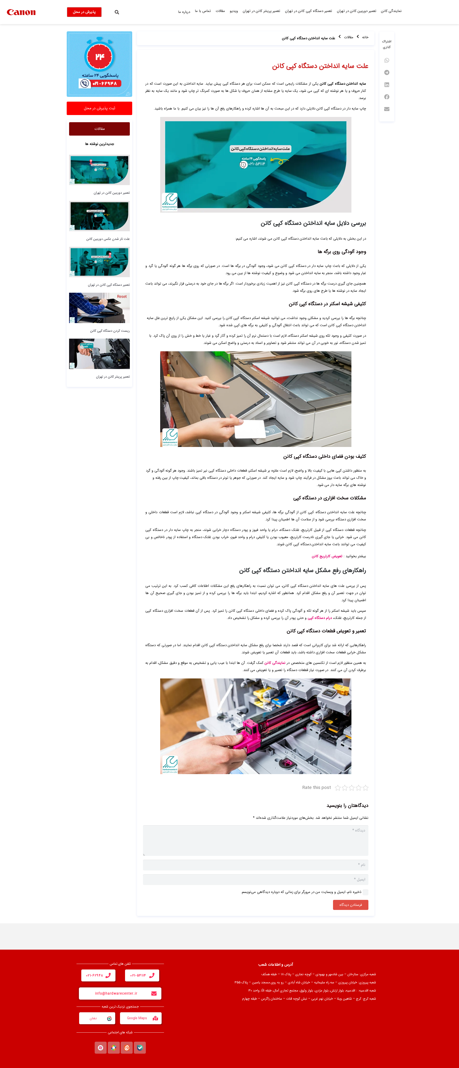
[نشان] (109, 1018)
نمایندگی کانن (391, 11)
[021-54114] (151, 975)
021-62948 (94, 975)
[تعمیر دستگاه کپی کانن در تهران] (99, 262)
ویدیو (234, 11)
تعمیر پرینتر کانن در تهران (261, 11)
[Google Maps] (155, 1018)
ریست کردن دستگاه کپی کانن (110, 330)
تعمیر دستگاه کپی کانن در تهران (308, 11)
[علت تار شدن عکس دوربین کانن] (99, 216)
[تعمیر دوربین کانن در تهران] (99, 170)
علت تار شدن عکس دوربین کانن (108, 239)
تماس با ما (203, 11)
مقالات (220, 11)
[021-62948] (108, 975)
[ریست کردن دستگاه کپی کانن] (99, 308)
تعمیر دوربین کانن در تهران (356, 11)
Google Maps (137, 1018)
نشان (93, 1018)
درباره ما (184, 12)
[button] (117, 12)
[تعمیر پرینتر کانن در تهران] (99, 354)
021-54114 (138, 975)
